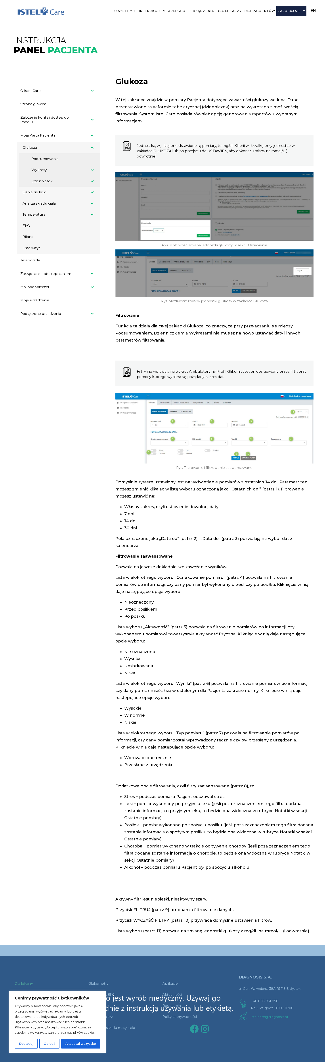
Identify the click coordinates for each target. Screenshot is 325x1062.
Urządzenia (202, 11)
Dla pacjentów (259, 11)
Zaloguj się (289, 11)
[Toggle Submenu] (92, 90)
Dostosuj (26, 1044)
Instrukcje (150, 11)
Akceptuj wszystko (80, 1044)
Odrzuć (49, 1044)
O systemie (125, 11)
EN (313, 10)
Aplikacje (178, 11)
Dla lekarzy (229, 11)
